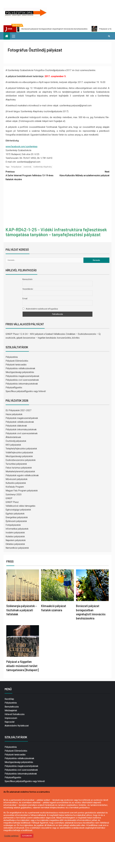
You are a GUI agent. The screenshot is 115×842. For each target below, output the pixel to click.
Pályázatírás (12, 357)
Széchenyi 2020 (13, 494)
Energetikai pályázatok (17, 517)
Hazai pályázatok (14, 414)
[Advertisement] (57, 204)
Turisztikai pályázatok (16, 464)
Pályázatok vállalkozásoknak (20, 422)
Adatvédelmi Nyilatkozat (17, 725)
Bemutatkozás (12, 706)
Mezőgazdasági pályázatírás (20, 372)
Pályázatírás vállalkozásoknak (20, 368)
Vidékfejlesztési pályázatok (19, 452)
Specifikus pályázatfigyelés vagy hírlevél (26, 391)
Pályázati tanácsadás (16, 364)
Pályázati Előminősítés (17, 360)
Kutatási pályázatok (15, 536)
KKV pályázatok (13, 444)
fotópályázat (16, 167)
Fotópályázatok (13, 525)
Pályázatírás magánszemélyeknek (22, 376)
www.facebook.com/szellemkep (21, 146)
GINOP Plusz (12, 502)
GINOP (9, 498)
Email (24, 298)
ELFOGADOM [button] (27, 836)
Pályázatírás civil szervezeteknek (22, 380)
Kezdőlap (9, 699)
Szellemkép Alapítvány (42, 167)
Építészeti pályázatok (16, 521)
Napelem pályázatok (16, 540)
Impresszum (11, 718)
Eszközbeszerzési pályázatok (21, 460)
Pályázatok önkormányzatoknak (21, 429)
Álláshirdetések (13, 437)
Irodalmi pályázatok (15, 532)
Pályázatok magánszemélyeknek (22, 418)
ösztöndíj (27, 167)
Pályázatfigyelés (14, 387)
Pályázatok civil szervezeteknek (22, 433)
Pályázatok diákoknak (16, 425)
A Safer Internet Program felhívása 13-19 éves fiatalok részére (29, 175)
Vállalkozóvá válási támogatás (20, 506)
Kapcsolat (9, 722)
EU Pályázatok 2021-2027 (18, 410)
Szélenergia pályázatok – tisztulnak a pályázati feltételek (21, 610)
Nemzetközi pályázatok (17, 548)
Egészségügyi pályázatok (18, 509)
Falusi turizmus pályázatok (19, 467)
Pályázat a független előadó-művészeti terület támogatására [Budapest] (22, 666)
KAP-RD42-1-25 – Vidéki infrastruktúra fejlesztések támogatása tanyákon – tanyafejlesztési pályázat (56, 232)
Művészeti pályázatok (16, 479)
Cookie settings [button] (11, 836)
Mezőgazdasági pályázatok (19, 456)
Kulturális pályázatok (16, 483)
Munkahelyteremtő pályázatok (20, 471)
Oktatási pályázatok (15, 544)
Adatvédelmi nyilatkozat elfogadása (41, 309)
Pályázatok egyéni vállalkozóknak (22, 475)
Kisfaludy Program (15, 486)
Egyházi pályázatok (15, 513)
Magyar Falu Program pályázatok (22, 490)
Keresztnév (27, 279)
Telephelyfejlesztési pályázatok (21, 448)
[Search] (109, 36)
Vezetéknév (27, 289)
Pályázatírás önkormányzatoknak (22, 383)
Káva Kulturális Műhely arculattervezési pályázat (84, 173)
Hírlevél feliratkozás (15, 714)
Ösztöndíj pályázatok (16, 441)
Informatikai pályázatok (17, 528)
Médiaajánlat (11, 710)
